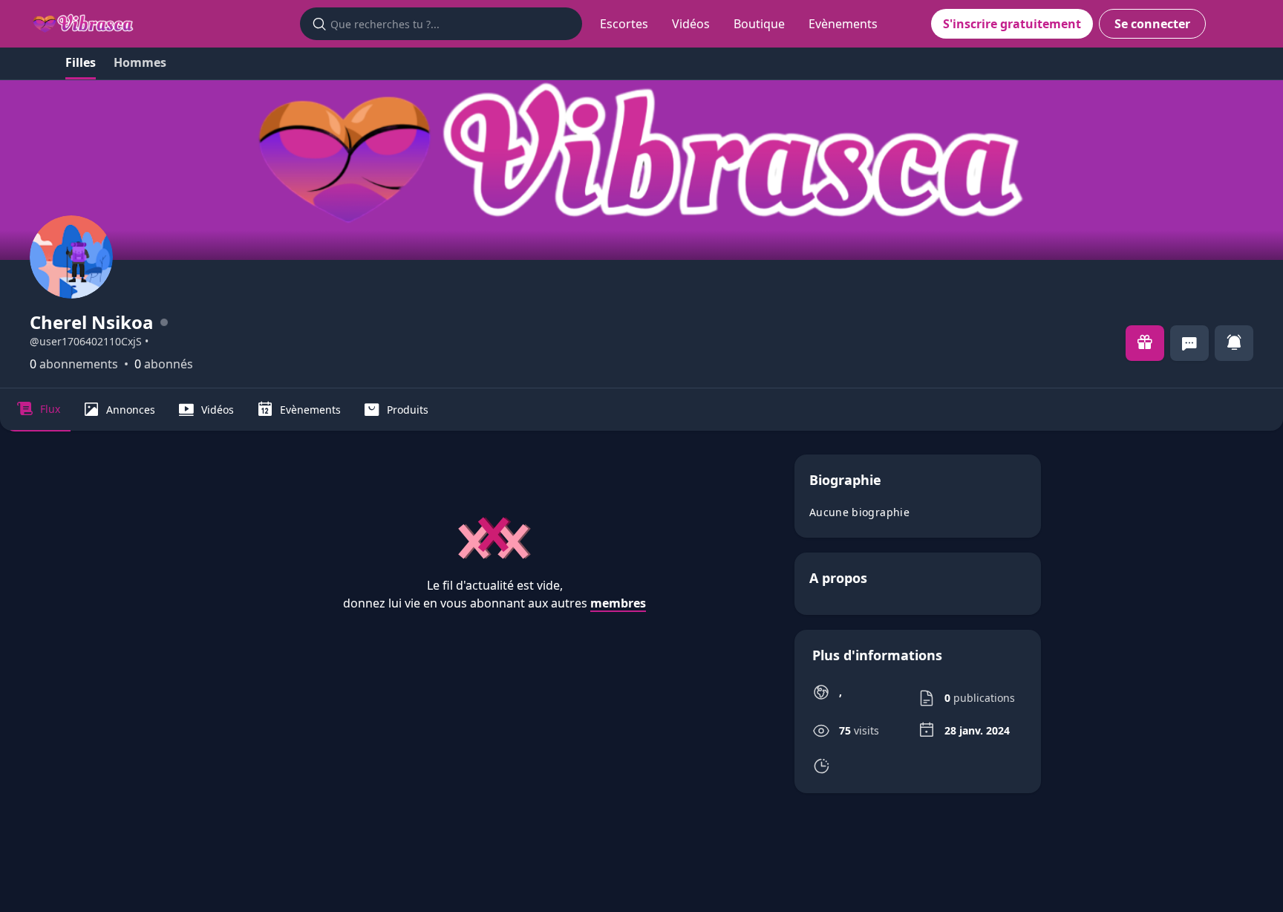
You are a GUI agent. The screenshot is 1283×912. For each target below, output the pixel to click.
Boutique (759, 24)
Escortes (624, 24)
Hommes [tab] (140, 62)
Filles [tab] (80, 62)
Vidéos (691, 24)
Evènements (843, 24)
